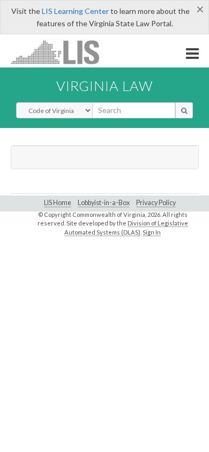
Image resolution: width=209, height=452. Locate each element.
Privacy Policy (156, 203)
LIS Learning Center (75, 11)
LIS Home (57, 203)
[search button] (184, 110)
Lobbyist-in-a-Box (104, 203)
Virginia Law (104, 86)
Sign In (152, 232)
